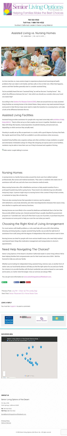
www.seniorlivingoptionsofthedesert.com (37, 277)
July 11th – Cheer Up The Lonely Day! (24, 291)
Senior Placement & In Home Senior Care (23, 293)
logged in (13, 306)
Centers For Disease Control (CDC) (25, 102)
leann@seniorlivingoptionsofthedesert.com (13, 414)
